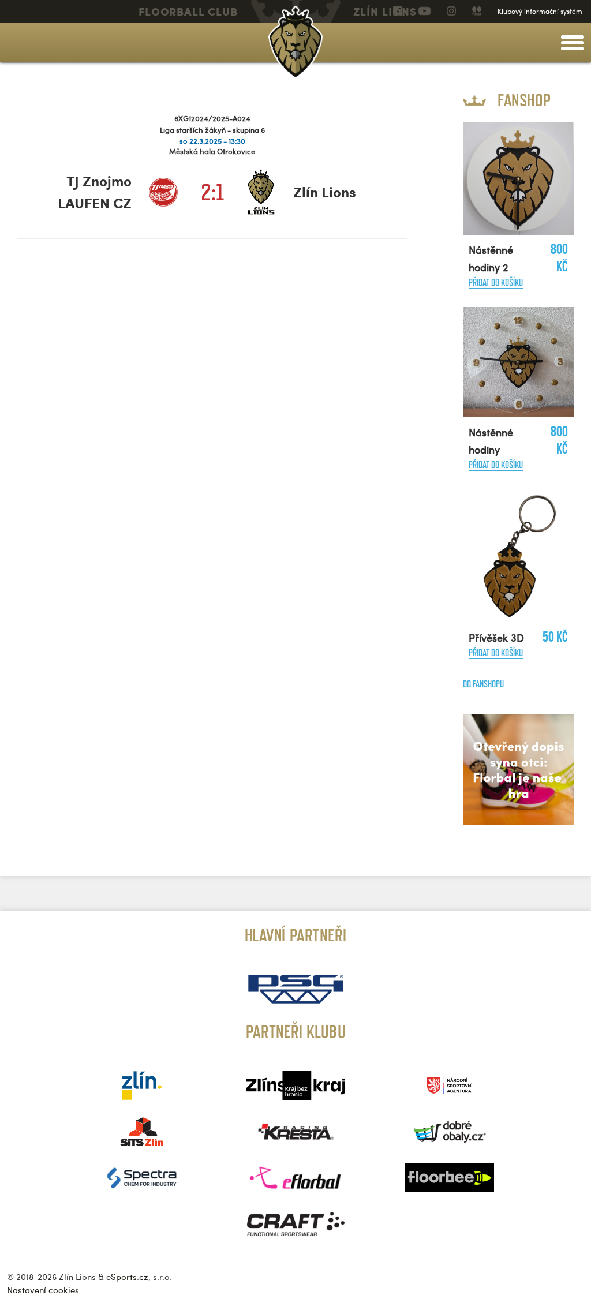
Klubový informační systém (540, 11)
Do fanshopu (483, 684)
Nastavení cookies (43, 1290)
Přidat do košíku (496, 282)
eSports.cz (127, 1276)
